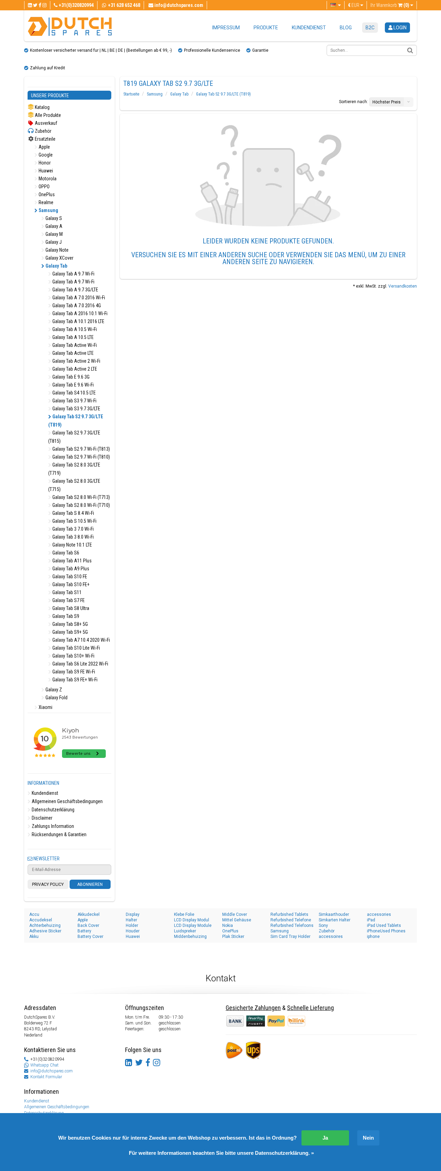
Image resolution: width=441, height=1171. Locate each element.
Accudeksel (40, 920)
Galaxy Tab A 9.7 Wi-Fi (72, 274)
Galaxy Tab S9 (65, 616)
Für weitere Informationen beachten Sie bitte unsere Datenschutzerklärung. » (221, 1153)
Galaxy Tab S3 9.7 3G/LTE (75, 408)
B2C (370, 27)
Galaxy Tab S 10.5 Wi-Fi (73, 521)
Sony (323, 925)
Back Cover (88, 925)
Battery (84, 931)
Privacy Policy (48, 884)
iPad (371, 920)
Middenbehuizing (190, 936)
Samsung (48, 210)
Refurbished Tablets (289, 914)
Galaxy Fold (56, 697)
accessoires (331, 936)
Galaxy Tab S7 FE (68, 600)
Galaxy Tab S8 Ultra (70, 608)
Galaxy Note (56, 250)
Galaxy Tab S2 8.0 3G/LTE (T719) (74, 469)
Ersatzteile (44, 139)
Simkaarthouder (334, 914)
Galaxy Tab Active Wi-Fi (74, 345)
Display (133, 914)
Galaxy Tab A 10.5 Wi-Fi (74, 329)
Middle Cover (234, 914)
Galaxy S (53, 218)
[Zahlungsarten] (256, 1020)
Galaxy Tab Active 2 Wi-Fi (75, 361)
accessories (379, 914)
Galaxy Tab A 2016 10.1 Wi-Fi (79, 313)
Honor (44, 163)
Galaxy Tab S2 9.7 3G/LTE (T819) (75, 421)
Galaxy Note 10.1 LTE (71, 545)
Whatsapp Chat (44, 1065)
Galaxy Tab (55, 266)
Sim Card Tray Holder (290, 936)
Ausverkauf (45, 123)
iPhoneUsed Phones (386, 931)
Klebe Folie (184, 914)
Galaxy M (53, 234)
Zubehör (42, 131)
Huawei (45, 170)
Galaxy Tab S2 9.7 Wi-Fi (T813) (80, 449)
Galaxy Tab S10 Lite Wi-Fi (75, 648)
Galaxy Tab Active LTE (72, 353)
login (399, 27)
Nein (368, 1138)
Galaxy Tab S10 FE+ (70, 584)
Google (45, 155)
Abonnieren (90, 884)
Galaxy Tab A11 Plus (71, 560)
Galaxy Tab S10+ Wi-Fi (72, 656)
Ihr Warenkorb (389, 5)
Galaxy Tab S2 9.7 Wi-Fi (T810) (80, 457)
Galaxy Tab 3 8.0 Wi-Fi (72, 537)
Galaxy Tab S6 (65, 553)
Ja (325, 1138)
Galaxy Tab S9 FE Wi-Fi (73, 671)
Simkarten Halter (334, 920)
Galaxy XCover (58, 258)
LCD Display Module (193, 925)
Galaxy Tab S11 (66, 592)
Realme (45, 202)
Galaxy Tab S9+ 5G (69, 632)
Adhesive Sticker (45, 931)
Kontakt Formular (46, 1076)
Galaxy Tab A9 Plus (70, 568)
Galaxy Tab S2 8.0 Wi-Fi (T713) (80, 497)
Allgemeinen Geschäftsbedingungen (67, 801)
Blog (346, 27)
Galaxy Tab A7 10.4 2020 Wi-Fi (80, 640)
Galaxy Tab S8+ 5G (69, 624)
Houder (133, 931)
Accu (34, 914)
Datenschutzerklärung (52, 809)
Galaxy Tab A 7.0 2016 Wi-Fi (78, 297)
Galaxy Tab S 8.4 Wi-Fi (72, 513)
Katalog (42, 107)
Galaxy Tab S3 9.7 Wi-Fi (73, 400)
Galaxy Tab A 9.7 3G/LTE (74, 289)
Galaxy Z (53, 689)
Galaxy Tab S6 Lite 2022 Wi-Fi (79, 664)
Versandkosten (402, 286)
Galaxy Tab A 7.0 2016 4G (76, 305)
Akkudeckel (89, 914)
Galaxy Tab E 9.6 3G (70, 377)
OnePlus (46, 194)
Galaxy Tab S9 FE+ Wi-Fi (74, 679)
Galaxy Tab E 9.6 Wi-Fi (72, 385)
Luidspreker (185, 931)
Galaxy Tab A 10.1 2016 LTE (77, 321)
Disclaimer (41, 818)
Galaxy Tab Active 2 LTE (74, 369)
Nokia (227, 925)
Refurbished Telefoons (292, 925)
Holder (132, 925)
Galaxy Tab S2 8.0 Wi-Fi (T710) (80, 505)
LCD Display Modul (191, 920)
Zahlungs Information (52, 826)
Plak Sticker (233, 936)
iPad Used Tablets (384, 925)
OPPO (44, 186)
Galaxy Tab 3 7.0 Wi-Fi (72, 529)
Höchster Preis (386, 102)
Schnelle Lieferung (310, 1007)
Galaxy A (53, 226)
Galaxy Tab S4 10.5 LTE (73, 393)
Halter (131, 920)
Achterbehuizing (45, 925)
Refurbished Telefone (290, 920)
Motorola (47, 178)
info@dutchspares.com (51, 1071)
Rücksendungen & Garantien (58, 834)
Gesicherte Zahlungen (253, 1007)
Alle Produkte (47, 115)
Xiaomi (45, 707)
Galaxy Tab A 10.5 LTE (72, 337)
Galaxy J (53, 242)
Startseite (131, 94)
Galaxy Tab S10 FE (69, 576)
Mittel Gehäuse (236, 920)
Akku (34, 936)
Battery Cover (90, 936)
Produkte (266, 27)
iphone (373, 936)
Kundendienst (309, 27)
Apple (44, 147)
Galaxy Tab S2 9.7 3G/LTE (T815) (74, 437)
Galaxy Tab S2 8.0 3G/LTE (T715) (74, 485)
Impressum (226, 27)
